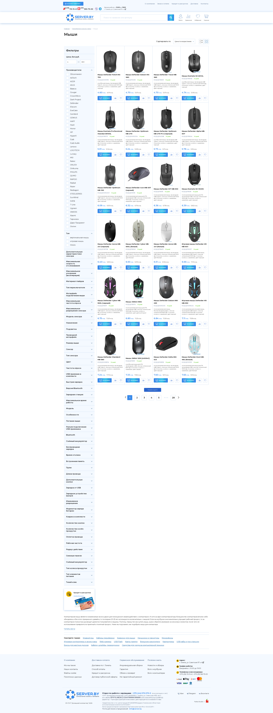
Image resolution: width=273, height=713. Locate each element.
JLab (72, 139)
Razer (72, 187)
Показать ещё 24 (153, 390)
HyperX (73, 136)
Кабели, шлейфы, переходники (105, 645)
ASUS (72, 85)
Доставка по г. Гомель (101, 665)
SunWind (74, 197)
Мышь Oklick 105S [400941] (138, 358)
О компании (150, 4)
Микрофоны (167, 638)
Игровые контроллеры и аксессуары (80, 642)
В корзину (106, 98)
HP (71, 132)
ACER (72, 81)
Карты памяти (131, 642)
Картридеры (168, 642)
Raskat (73, 183)
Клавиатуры (88, 638)
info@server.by (135, 709)
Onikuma (74, 168)
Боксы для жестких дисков (76, 645)
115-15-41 (73, 9)
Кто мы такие (70, 665)
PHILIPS (73, 172)
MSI (71, 158)
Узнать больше (79, 596)
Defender (74, 103)
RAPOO (73, 179)
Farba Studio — (199, 701)
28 (173, 397)
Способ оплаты (98, 669)
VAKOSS (73, 212)
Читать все (69, 629)
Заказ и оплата (163, 4)
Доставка (194, 4)
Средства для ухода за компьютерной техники (143, 645)
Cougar (73, 92)
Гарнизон (74, 219)
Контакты (204, 4)
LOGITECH (74, 150)
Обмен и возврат (127, 673)
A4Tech (73, 78)
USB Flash (118, 642)
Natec (72, 161)
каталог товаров (73, 3)
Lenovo (73, 147)
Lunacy (73, 154)
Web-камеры (105, 642)
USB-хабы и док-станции (188, 642)
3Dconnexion (76, 74)
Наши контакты (71, 669)
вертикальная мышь (79, 238)
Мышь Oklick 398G (134, 302)
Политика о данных (73, 677)
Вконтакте (204, 693)
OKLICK (73, 165)
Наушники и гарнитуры (148, 638)
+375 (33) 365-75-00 (200, 674)
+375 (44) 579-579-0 (141, 693)
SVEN (72, 201)
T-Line (72, 205)
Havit (72, 125)
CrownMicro (75, 96)
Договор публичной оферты (104, 677)
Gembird (74, 114)
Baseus (73, 89)
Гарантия (124, 669)
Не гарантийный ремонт (131, 677)
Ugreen (73, 208)
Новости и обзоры (156, 665)
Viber (181, 693)
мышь (73, 245)
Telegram (192, 693)
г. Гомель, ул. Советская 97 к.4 (114, 9)
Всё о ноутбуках (155, 669)
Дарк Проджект (77, 223)
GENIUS (73, 118)
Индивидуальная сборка (131, 665)
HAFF (72, 121)
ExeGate (74, 110)
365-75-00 (88, 9)
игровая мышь (76, 241)
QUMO (73, 176)
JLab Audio (75, 143)
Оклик (73, 226)
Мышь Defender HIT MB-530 (166, 189)
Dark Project (75, 100)
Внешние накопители (150, 642)
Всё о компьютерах (156, 673)
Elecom (73, 107)
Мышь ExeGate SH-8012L (192, 76)
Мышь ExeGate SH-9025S (193, 189)
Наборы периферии (105, 638)
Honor (73, 129)
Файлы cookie (70, 673)
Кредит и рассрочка (180, 4)
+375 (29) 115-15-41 (186, 674)
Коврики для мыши (126, 638)
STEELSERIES (76, 194)
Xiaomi (73, 216)
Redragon (74, 190)
